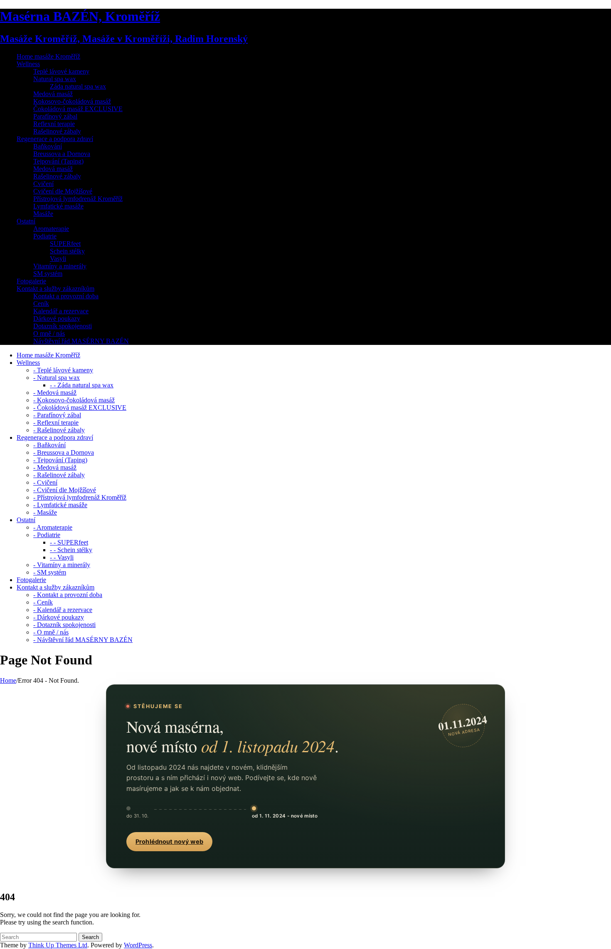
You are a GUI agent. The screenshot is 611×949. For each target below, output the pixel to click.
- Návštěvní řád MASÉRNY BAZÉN (83, 639)
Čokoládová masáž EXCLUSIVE (78, 108)
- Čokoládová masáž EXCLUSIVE (79, 407)
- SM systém (49, 572)
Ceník (41, 303)
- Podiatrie (46, 534)
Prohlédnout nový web (169, 841)
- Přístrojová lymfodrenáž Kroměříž (79, 497)
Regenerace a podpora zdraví (55, 138)
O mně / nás (49, 333)
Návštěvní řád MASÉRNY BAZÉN (81, 340)
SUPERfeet (65, 243)
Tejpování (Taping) (58, 161)
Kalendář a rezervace (61, 311)
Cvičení (43, 183)
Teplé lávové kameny (61, 71)
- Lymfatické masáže (60, 504)
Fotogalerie (31, 281)
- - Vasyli (62, 557)
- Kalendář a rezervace (62, 609)
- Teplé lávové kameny (63, 370)
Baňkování (47, 146)
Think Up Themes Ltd (57, 945)
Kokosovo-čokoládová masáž (72, 101)
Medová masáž (53, 93)
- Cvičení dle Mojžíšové (64, 489)
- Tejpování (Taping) (60, 459)
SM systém (47, 273)
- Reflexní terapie (56, 422)
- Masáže (45, 512)
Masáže (43, 213)
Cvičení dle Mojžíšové (62, 191)
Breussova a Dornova (61, 153)
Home (8, 680)
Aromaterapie (51, 228)
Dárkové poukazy (56, 318)
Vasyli (58, 258)
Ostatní (26, 221)
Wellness (28, 63)
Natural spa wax (54, 78)
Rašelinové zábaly (57, 131)
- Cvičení (45, 482)
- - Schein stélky (71, 549)
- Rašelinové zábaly (59, 430)
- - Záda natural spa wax (81, 385)
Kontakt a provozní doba (66, 296)
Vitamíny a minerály (59, 266)
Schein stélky (67, 251)
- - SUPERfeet (69, 542)
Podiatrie (45, 236)
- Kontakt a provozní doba (67, 594)
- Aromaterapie (52, 527)
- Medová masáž (54, 392)
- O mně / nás (51, 632)
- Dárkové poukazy (58, 617)
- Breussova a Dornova (63, 452)
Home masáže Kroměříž (48, 56)
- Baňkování (49, 444)
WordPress (138, 945)
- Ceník (43, 602)
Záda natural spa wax (78, 86)
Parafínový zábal (55, 116)
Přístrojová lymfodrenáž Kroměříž (78, 198)
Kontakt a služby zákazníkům (55, 288)
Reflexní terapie (54, 123)
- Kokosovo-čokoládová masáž (74, 400)
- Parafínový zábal (57, 415)
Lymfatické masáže (58, 206)
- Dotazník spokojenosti (64, 624)
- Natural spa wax (56, 377)
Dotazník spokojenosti (62, 326)
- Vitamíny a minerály (61, 564)
